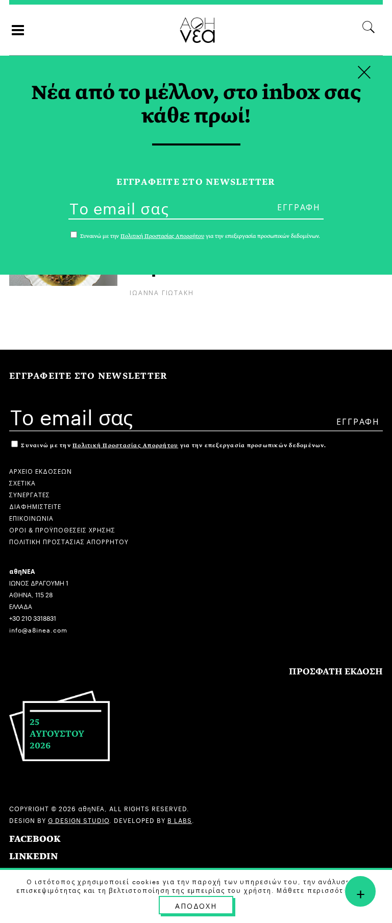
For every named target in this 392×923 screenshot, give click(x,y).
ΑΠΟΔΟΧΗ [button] (196, 905)
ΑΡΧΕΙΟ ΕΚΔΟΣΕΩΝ (40, 470)
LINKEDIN (33, 856)
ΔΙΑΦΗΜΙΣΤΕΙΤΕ (35, 506)
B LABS (179, 819)
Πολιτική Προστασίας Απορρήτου (125, 445)
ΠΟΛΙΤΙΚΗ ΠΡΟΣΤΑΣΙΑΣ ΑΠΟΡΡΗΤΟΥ (69, 541)
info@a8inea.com (38, 629)
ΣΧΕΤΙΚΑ (22, 482)
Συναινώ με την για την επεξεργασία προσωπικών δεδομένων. (172, 445)
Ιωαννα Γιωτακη (161, 292)
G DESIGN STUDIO (78, 819)
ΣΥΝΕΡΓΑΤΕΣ (29, 494)
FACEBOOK (35, 839)
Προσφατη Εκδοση (336, 671)
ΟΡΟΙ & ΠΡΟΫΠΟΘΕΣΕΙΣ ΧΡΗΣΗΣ (62, 529)
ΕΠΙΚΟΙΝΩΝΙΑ (31, 517)
